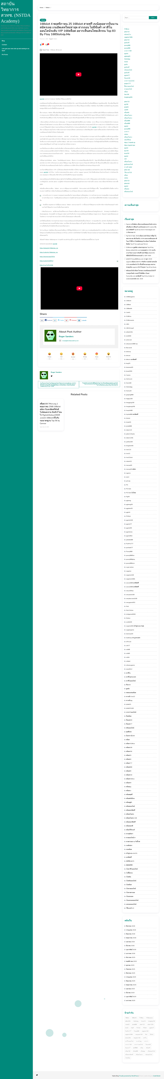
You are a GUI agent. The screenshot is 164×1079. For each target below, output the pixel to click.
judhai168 (129, 442)
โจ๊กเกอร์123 (128, 172)
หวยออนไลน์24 (130, 838)
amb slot (129, 340)
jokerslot (126, 183)
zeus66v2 (129, 669)
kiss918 (126, 153)
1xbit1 (128, 312)
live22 (126, 62)
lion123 (128, 450)
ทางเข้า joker (128, 167)
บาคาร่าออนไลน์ (129, 81)
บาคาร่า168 (127, 51)
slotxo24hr (128, 1038)
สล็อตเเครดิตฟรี (131, 822)
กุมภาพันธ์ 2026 (131, 950)
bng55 (128, 363)
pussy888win (130, 563)
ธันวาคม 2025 (130, 957)
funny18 (128, 391)
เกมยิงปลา (129, 845)
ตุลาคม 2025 (130, 965)
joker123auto (130, 434)
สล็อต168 (129, 747)
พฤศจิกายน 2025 (131, 961)
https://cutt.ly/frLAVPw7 (46, 261)
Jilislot (128, 418)
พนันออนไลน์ (130, 728)
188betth (129, 308)
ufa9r (128, 657)
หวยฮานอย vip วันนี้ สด (133, 841)
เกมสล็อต (129, 849)
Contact (4, 44)
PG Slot (128, 489)
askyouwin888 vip (132, 344)
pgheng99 (127, 56)
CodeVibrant (156, 1076)
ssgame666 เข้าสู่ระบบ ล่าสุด (135, 626)
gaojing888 (129, 395)
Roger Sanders (66, 336)
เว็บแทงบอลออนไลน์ (132, 900)
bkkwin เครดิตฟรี (131, 359)
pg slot (126, 150)
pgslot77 (127, 75)
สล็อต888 (127, 120)
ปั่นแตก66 (127, 78)
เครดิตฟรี (129, 857)
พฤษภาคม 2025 (131, 985)
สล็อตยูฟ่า (129, 802)
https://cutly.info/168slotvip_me (49, 252)
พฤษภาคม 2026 (131, 938)
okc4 (127, 477)
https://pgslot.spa (129, 145)
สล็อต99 (128, 783)
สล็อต (126, 92)
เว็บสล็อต (129, 885)
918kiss (126, 29)
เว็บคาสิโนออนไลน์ (132, 869)
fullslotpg (127, 59)
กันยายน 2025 (130, 969)
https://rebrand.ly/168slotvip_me (49, 248)
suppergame (130, 630)
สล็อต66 (126, 112)
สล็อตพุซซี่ (129, 794)
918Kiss (128, 316)
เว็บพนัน (128, 877)
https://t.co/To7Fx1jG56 (46, 265)
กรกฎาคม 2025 (131, 977)
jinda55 (126, 107)
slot (125, 159)
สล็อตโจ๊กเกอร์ (130, 830)
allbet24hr (129, 332)
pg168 (126, 104)
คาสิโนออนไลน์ (131, 681)
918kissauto (130, 320)
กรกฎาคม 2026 (131, 930)
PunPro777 (129, 544)
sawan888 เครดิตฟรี (132, 583)
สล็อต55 (128, 755)
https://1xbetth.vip (129, 142)
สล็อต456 (129, 751)
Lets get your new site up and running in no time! (15, 49)
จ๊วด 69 (128, 685)
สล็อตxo (126, 189)
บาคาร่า (126, 131)
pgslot (126, 53)
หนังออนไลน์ (128, 70)
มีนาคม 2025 (130, 993)
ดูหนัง (126, 64)
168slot (43, 20)
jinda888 (129, 426)
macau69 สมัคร (131, 469)
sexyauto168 (130, 595)
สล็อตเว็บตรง (128, 115)
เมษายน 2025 (130, 989)
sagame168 (130, 575)
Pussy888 (129, 551)
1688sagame (130, 297)
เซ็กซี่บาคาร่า (130, 861)
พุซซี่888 (129, 732)
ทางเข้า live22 (130, 696)
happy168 (129, 399)
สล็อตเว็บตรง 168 (131, 818)
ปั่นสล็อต (128, 716)
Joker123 (129, 430)
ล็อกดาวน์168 (130, 736)
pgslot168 (129, 520)
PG (127, 485)
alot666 (128, 336)
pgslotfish (129, 536)
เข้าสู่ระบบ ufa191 (131, 853)
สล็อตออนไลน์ (128, 191)
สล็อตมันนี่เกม (130, 798)
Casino (128, 375)
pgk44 (128, 512)
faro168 (126, 94)
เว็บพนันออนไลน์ (131, 881)
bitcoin (128, 355)
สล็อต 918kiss (130, 743)
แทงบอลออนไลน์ (131, 904)
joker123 (126, 32)
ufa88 (128, 649)
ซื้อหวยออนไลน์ (129, 86)
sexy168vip (129, 591)
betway (128, 352)
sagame (128, 571)
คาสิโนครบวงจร (131, 677)
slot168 (42, 99)
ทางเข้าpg (129, 700)
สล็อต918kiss (130, 779)
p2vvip (128, 481)
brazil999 (129, 371)
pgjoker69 (129, 508)
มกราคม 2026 (130, 953)
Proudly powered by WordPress (129, 1076)
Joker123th (129, 438)
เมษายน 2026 (130, 942)
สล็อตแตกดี (129, 826)
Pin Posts (5, 54)
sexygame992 (130, 602)
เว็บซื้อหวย (129, 873)
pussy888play (130, 559)
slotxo (126, 134)
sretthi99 (129, 622)
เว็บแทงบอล (129, 896)
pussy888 (127, 45)
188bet (128, 305)
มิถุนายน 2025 (130, 981)
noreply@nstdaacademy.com (70, 340)
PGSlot (128, 516)
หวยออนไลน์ (128, 89)
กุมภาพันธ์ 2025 (131, 997)
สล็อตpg (128, 787)
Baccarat (129, 348)
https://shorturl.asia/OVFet (47, 256)
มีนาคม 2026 (130, 946)
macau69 (129, 465)
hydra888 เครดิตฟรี (132, 414)
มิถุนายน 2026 (130, 934)
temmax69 (129, 634)
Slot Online (129, 610)
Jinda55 (128, 422)
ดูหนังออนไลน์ (128, 164)
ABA (127, 324)
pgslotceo (129, 532)
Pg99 (128, 497)
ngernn (128, 473)
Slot (127, 606)
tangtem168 (137, 1038)
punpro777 (127, 83)
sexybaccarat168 (131, 598)
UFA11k (128, 642)
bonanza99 (129, 367)
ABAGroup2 (130, 328)
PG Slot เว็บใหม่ (131, 493)
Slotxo (128, 618)
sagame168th (128, 37)
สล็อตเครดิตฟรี (130, 810)
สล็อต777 (129, 763)
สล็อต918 (129, 775)
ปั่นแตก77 (129, 724)
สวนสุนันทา (129, 834)
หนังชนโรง (127, 34)
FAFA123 (129, 379)
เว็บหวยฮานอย (130, 892)
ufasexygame (130, 665)
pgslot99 (129, 528)
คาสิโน (128, 673)
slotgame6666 (131, 614)
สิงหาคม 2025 (130, 973)
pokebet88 (129, 540)
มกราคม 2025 (130, 1000)
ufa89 (128, 653)
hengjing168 (130, 403)
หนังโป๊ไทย (127, 140)
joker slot (127, 170)
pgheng (128, 500)
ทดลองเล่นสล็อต (131, 693)
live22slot (129, 457)
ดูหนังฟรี (126, 42)
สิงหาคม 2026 (130, 926)
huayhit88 (129, 410)
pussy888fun (130, 555)
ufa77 (128, 646)
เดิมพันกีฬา (129, 865)
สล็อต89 (128, 771)
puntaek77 (129, 548)
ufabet (128, 661)
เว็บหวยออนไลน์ (131, 889)
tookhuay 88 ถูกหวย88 (133, 638)
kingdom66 (129, 446)
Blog (3, 41)
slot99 (126, 110)
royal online (130, 567)
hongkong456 (128, 97)
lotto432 (129, 461)
